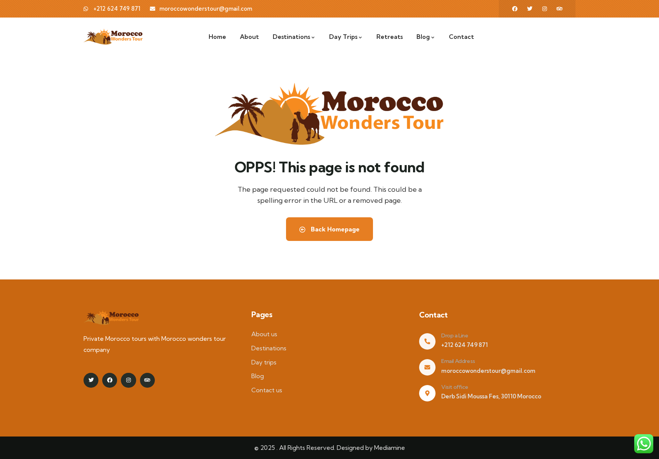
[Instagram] (544, 8)
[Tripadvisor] (559, 8)
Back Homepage (334, 229)
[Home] (113, 37)
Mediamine (389, 447)
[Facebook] (515, 8)
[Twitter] (529, 8)
